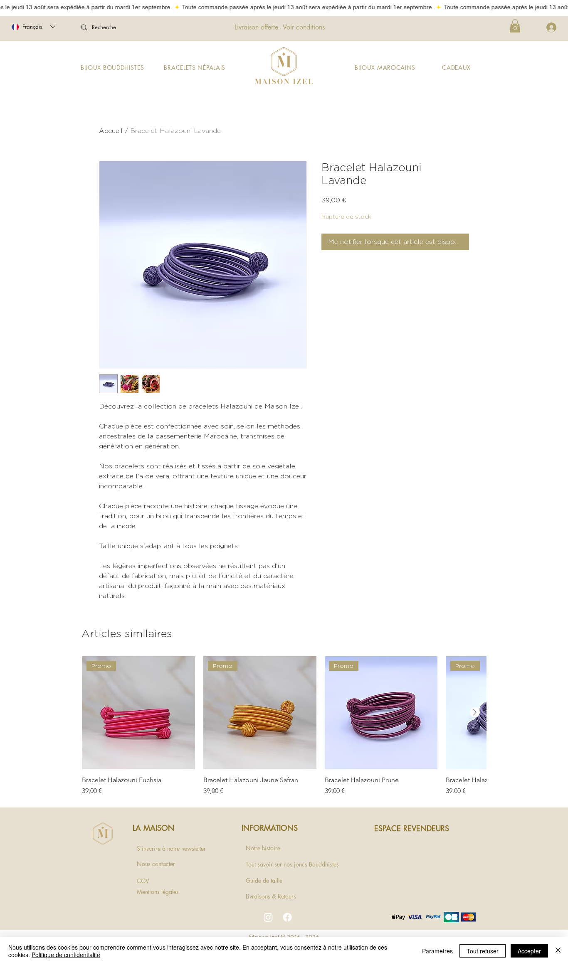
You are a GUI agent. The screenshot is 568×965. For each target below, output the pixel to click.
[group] (284, 726)
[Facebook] (287, 917)
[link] (515, 25)
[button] (112, 67)
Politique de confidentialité (66, 954)
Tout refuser (483, 951)
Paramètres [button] (437, 951)
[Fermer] (558, 950)
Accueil (111, 130)
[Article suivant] (475, 712)
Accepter (529, 951)
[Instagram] (268, 917)
